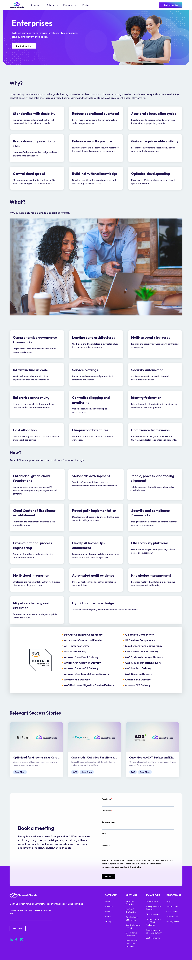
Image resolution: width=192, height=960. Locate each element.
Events (108, 916)
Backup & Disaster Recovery (154, 907)
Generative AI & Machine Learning (132, 943)
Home (107, 901)
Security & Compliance (131, 902)
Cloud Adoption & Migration (132, 918)
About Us (109, 911)
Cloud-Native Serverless (131, 934)
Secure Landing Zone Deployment (154, 931)
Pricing (85, 5)
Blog (168, 901)
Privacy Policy (172, 921)
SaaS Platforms (153, 938)
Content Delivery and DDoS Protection (153, 922)
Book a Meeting (171, 5)
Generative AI (152, 901)
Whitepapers (172, 906)
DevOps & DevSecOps (131, 910)
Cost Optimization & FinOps (133, 926)
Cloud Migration (153, 914)
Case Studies (172, 911)
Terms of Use (172, 916)
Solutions (109, 906)
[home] (17, 5)
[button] (36, 5)
